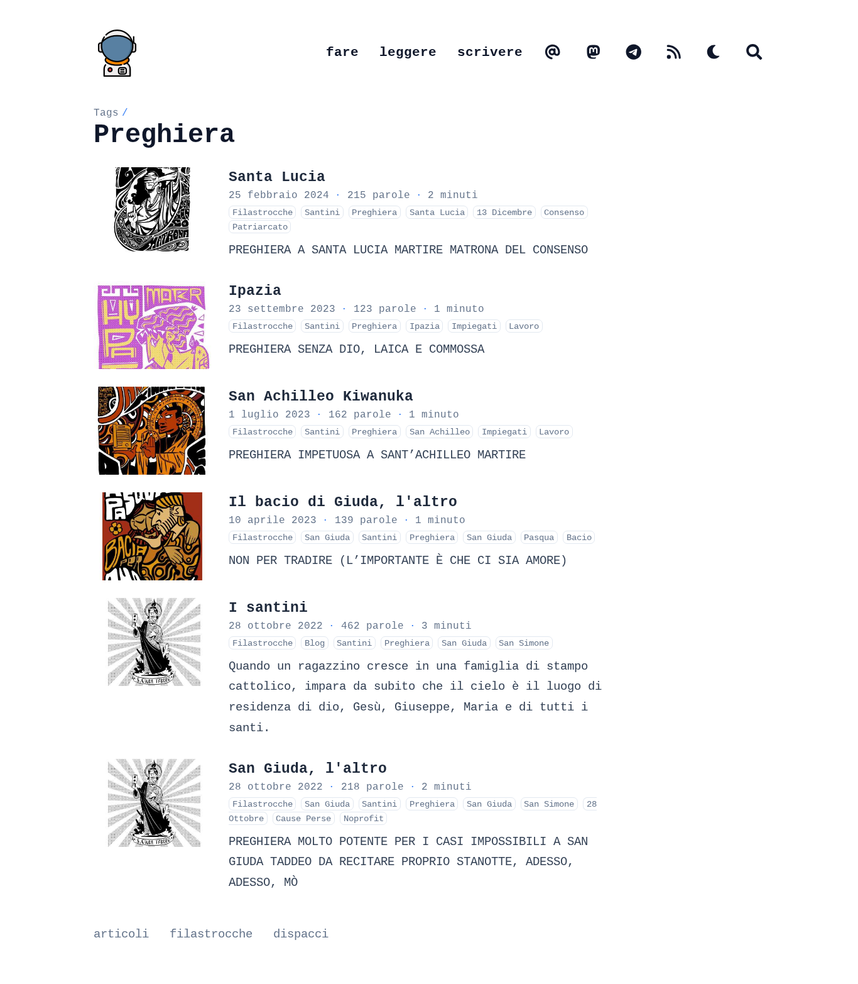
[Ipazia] (152, 325)
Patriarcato (260, 226)
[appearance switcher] (714, 53)
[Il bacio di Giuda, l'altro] (152, 536)
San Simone (524, 643)
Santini (322, 212)
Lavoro (524, 326)
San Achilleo (440, 431)
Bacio (579, 537)
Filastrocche (262, 212)
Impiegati (474, 326)
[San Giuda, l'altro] (152, 803)
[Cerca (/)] (754, 53)
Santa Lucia (277, 177)
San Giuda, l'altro (308, 768)
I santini (268, 607)
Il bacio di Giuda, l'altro (343, 502)
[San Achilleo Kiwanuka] (152, 431)
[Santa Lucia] (152, 211)
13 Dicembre (504, 212)
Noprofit (364, 818)
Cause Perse (303, 818)
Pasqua (539, 537)
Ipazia (255, 290)
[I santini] (152, 642)
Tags (106, 112)
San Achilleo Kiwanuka (321, 396)
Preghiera (374, 212)
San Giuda (327, 537)
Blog (315, 643)
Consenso (564, 212)
